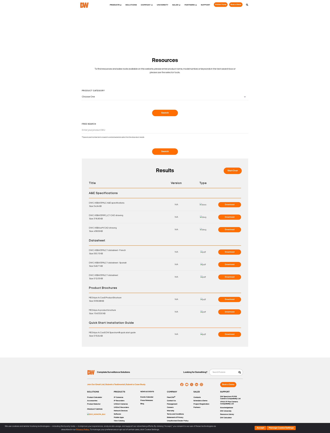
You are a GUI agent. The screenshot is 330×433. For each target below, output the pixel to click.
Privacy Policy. (83, 430)
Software (117, 414)
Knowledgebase (226, 408)
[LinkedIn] (196, 384)
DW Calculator (226, 418)
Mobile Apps (119, 417)
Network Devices (121, 411)
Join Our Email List (95, 385)
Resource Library (227, 414)
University (162, 5)
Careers (170, 407)
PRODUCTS (119, 392)
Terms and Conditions (175, 414)
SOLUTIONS (93, 392)
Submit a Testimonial (115, 385)
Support (205, 5)
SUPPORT (225, 392)
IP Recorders (119, 401)
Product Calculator (94, 397)
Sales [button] (175, 5)
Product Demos (94, 409)
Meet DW (171, 397)
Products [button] (114, 5)
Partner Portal (220, 5)
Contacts (197, 397)
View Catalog (119, 421)
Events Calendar (146, 397)
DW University (225, 411)
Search (165, 113)
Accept (260, 428)
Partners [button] (190, 5)
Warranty (170, 411)
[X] (191, 384)
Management (172, 404)
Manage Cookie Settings (281, 428)
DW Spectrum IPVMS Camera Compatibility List (230, 398)
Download (229, 205)
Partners (196, 407)
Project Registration (201, 404)
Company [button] (146, 5)
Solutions (131, 5)
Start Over (233, 171)
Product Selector (94, 404)
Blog (142, 404)
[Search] (247, 5)
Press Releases (146, 400)
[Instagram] (201, 384)
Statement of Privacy (175, 417)
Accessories (92, 401)
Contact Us (171, 401)
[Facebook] (181, 384)
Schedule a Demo (200, 401)
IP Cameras (118, 397)
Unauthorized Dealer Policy (177, 421)
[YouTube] (186, 384)
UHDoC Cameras (121, 404)
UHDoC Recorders (121, 407)
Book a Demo (235, 5)
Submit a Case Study (135, 385)
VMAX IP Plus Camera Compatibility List (229, 403)
